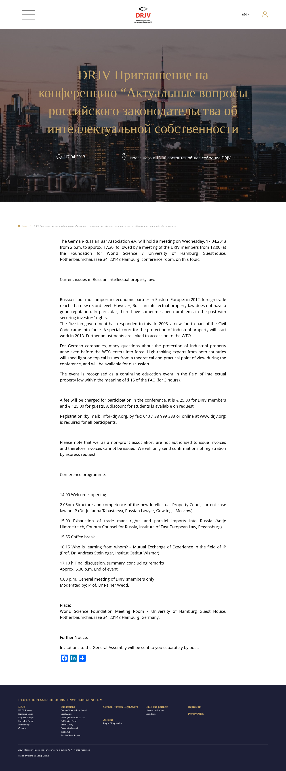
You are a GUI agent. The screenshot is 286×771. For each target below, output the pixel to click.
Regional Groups (26, 717)
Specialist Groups (26, 721)
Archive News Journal (70, 735)
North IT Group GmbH (38, 755)
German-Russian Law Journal (74, 710)
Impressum (194, 706)
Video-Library (67, 724)
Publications (68, 706)
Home (24, 226)
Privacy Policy (196, 713)
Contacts (22, 728)
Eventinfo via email (69, 728)
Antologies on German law (73, 717)
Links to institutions (155, 710)
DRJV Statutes (25, 710)
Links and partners (157, 706)
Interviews (65, 732)
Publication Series (69, 721)
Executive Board (25, 714)
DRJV (22, 706)
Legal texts (151, 714)
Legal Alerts (66, 714)
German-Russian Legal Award (120, 706)
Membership (23, 724)
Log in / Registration (112, 723)
